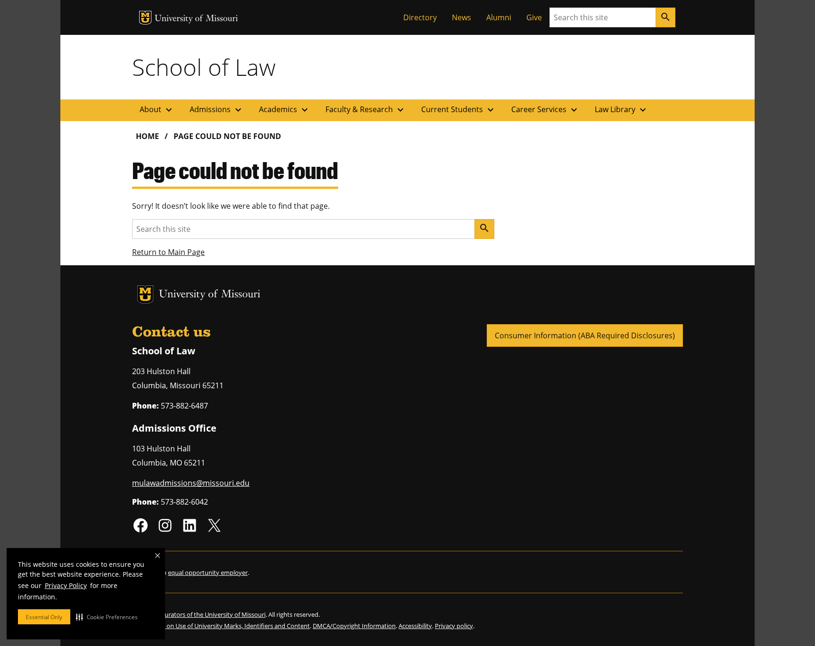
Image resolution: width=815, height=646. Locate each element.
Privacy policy (454, 625)
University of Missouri (196, 19)
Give (534, 17)
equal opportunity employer (208, 572)
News (461, 17)
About (157, 109)
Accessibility (415, 625)
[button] (107, 616)
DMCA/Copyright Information (354, 625)
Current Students (458, 109)
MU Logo (145, 18)
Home (147, 136)
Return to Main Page (168, 252)
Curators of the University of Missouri (213, 614)
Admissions (217, 109)
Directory (420, 17)
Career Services (545, 109)
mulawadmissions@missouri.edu (190, 483)
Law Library (622, 109)
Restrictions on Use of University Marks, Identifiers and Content (221, 625)
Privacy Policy (66, 585)
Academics (284, 109)
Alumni (498, 17)
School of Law (203, 66)
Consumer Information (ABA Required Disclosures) (585, 335)
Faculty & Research (365, 109)
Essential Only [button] (44, 617)
